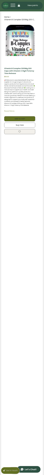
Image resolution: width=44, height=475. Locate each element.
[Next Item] (32, 40)
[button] (19, 5)
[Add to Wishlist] (19, 131)
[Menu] (13, 5)
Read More (9, 111)
